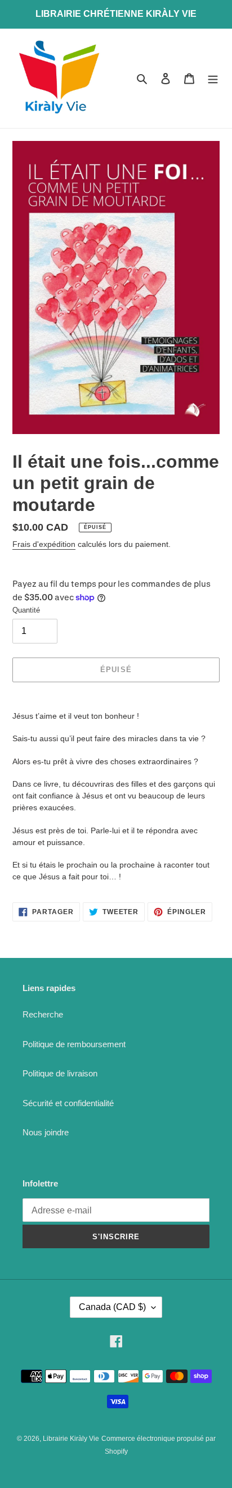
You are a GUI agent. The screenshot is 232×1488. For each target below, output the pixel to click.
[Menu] (213, 78)
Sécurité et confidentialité (68, 1103)
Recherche (43, 1014)
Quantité (26, 610)
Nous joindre (46, 1132)
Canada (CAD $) (112, 1307)
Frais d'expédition (43, 544)
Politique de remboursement (74, 1044)
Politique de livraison (60, 1073)
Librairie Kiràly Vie (71, 1439)
